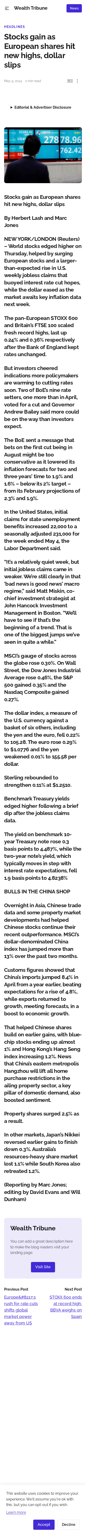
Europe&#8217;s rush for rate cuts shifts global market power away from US (21, 1310)
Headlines (14, 27)
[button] (7, 8)
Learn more (16, 1512)
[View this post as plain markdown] (70, 81)
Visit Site (43, 1267)
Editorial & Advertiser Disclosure (42, 107)
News (74, 8)
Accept (44, 1524)
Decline (68, 1524)
